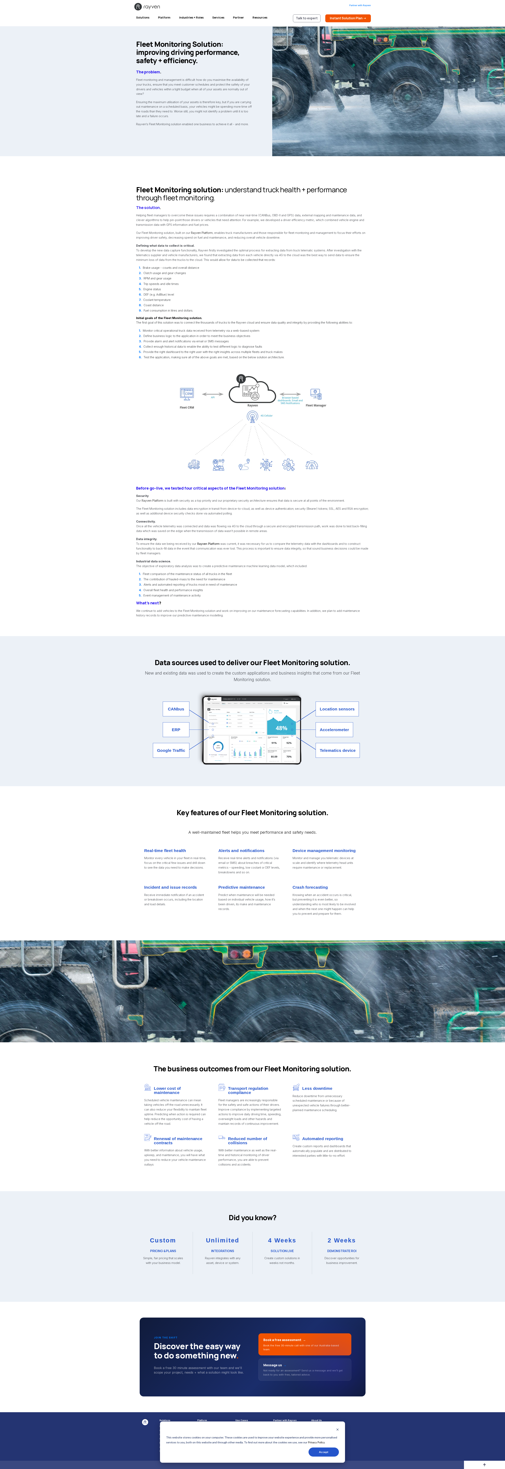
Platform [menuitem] (202, 1420)
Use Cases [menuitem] (241, 1420)
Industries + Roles (191, 17)
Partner (238, 17)
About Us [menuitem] (316, 1420)
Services (218, 17)
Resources (259, 17)
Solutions (142, 17)
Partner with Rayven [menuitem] (284, 1420)
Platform (164, 17)
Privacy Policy (316, 1442)
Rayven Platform (202, 233)
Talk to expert (307, 18)
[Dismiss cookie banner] (337, 1430)
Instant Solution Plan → (348, 18)
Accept (323, 1452)
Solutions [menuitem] (164, 1420)
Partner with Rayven (360, 5)
